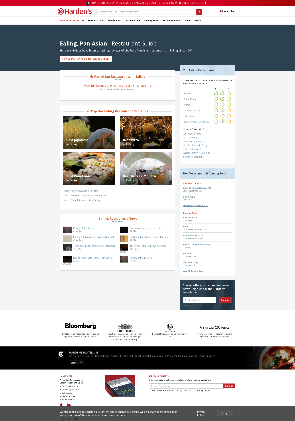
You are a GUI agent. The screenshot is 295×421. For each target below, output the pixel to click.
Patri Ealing (189, 116)
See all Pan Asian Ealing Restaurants (118, 89)
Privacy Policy (190, 305)
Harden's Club (95, 20)
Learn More (76, 363)
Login (225, 11)
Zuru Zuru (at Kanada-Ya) (196, 121)
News (188, 20)
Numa (187, 104)
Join (233, 11)
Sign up (225, 299)
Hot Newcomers (172, 20)
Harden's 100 (133, 20)
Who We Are (114, 20)
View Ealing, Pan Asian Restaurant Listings (86, 58)
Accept (225, 413)
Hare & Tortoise (192, 110)
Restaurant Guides (70, 20)
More (198, 20)
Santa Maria (190, 99)
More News (117, 221)
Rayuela (188, 93)
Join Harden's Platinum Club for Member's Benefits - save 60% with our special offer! (148, 2)
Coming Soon (151, 20)
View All (117, 79)
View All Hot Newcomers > (195, 205)
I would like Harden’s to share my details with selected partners (181, 390)
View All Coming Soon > (194, 271)
